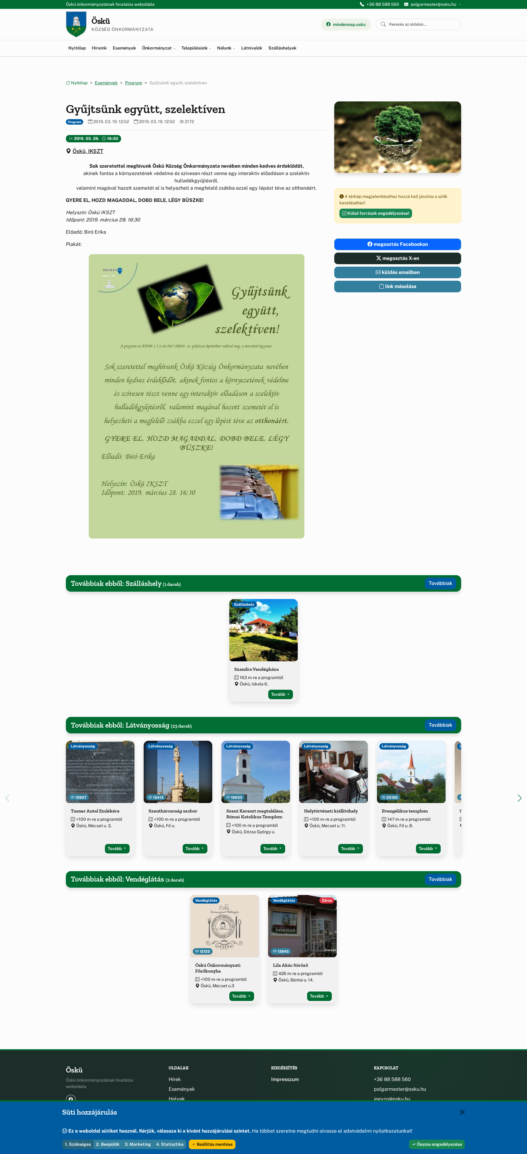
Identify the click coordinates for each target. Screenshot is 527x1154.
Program (133, 82)
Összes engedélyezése (439, 1144)
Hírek (175, 1079)
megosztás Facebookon (400, 244)
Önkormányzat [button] (157, 48)
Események (124, 48)
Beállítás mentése (214, 1144)
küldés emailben (400, 272)
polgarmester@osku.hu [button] (433, 4)
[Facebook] (71, 1099)
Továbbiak (440, 583)
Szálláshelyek (282, 48)
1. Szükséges (78, 1144)
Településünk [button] (195, 48)
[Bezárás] (462, 1112)
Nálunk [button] (224, 48)
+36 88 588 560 (383, 4)
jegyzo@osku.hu (392, 1099)
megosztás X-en (400, 258)
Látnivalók (251, 48)
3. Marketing (138, 1144)
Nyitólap (77, 48)
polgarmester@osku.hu (400, 1089)
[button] (197, 396)
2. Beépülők (108, 1144)
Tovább (278, 694)
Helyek (177, 1099)
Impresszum (285, 1079)
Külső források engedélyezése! (377, 213)
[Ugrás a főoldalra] (76, 24)
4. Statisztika (170, 1144)
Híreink (99, 48)
